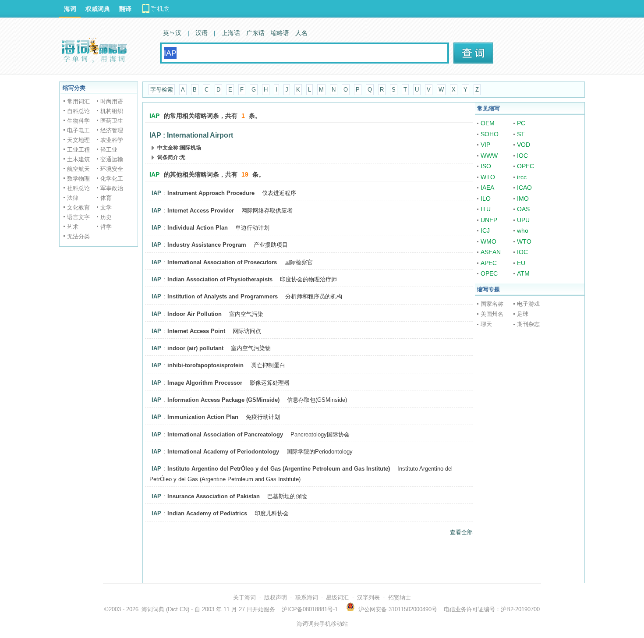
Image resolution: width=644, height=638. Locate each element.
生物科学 (78, 120)
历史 (106, 217)
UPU (523, 219)
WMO (488, 241)
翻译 (125, 8)
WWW (489, 155)
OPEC (525, 166)
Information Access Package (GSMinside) (223, 400)
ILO (486, 198)
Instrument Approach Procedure (211, 193)
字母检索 (161, 89)
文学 (106, 207)
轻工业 (108, 149)
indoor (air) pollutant (195, 348)
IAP (156, 193)
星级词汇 (337, 597)
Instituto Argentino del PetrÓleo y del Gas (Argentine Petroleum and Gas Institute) (278, 468)
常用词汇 (78, 101)
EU (521, 262)
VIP (485, 144)
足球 (522, 314)
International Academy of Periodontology (223, 451)
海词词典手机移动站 (322, 623)
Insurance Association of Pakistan (213, 496)
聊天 (486, 324)
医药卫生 (111, 120)
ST (521, 134)
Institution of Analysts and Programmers (222, 296)
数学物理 (78, 178)
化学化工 (111, 178)
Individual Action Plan (197, 227)
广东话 (255, 32)
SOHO (490, 134)
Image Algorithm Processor (204, 382)
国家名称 (492, 304)
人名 (301, 32)
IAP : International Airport (191, 135)
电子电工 (78, 130)
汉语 (201, 32)
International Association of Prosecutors (222, 262)
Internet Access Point (196, 331)
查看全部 (461, 532)
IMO (523, 198)
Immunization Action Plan (202, 417)
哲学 (106, 226)
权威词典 (97, 8)
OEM (488, 123)
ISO (486, 166)
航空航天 (78, 169)
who (522, 230)
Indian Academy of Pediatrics (207, 513)
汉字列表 (368, 597)
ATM (523, 273)
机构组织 (111, 111)
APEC (489, 262)
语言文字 (78, 217)
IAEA (487, 187)
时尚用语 (111, 101)
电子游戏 (528, 304)
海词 (70, 8)
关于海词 (244, 597)
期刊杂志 (528, 324)
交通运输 (111, 159)
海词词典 (153, 609)
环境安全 (111, 169)
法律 (72, 198)
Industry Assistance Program (206, 244)
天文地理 (78, 140)
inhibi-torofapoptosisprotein (205, 365)
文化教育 (78, 207)
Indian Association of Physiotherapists (219, 279)
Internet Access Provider (200, 210)
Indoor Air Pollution (194, 314)
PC (521, 123)
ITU (486, 209)
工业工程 (78, 149)
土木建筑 (78, 159)
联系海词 (306, 597)
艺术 (72, 226)
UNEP (489, 219)
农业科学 (111, 140)
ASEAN (491, 251)
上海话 (231, 32)
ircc (522, 177)
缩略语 (280, 32)
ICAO (524, 187)
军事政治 (111, 188)
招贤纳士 (399, 597)
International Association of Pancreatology (225, 434)
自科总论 (78, 111)
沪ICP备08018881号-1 (310, 609)
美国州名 (492, 314)
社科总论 (78, 188)
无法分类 (78, 236)
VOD (523, 144)
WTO (488, 177)
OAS (523, 209)
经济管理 (111, 130)
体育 (106, 198)
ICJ (485, 230)
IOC (522, 155)
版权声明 (275, 597)
